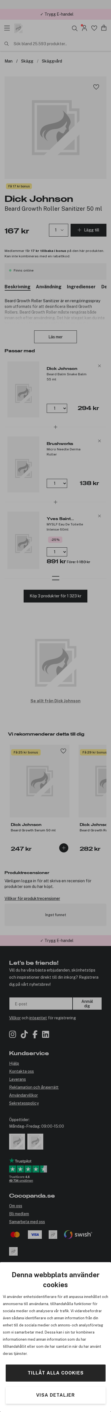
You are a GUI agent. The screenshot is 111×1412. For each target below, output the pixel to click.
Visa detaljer (55, 1395)
